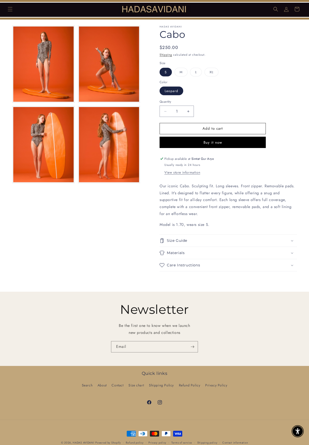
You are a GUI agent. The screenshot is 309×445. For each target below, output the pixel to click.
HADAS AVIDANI (83, 443)
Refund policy (134, 442)
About (102, 385)
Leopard (171, 91)
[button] (10, 9)
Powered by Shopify (108, 443)
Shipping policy (207, 442)
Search (87, 385)
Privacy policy (157, 442)
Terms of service (181, 442)
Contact (117, 385)
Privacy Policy (216, 385)
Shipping (166, 55)
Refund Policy (189, 385)
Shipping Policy (161, 385)
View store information (182, 172)
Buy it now (213, 142)
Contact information (235, 442)
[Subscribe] (192, 346)
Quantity (165, 102)
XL (214, 72)
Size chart (136, 385)
